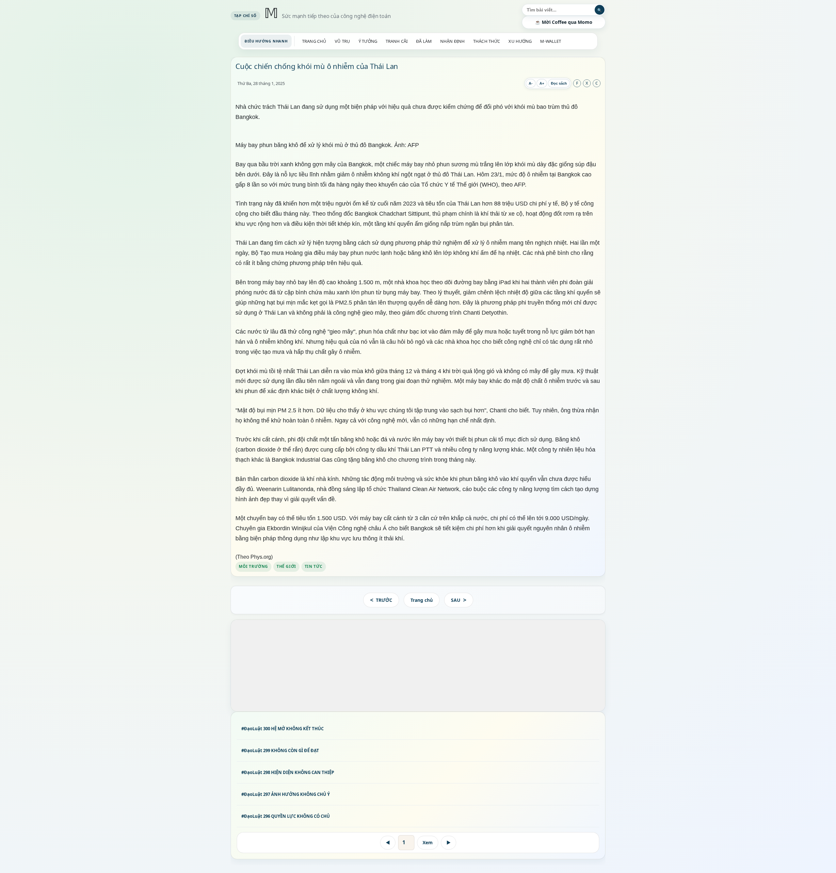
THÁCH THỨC (486, 41)
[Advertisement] (418, 665)
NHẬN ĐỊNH (452, 41)
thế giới (286, 566)
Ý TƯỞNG (368, 41)
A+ (541, 83)
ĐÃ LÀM (424, 41)
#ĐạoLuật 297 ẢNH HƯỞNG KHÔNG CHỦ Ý (285, 794)
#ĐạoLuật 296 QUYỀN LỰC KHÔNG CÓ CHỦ (285, 816)
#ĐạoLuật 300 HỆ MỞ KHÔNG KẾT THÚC (282, 729)
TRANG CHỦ (314, 41)
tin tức (314, 566)
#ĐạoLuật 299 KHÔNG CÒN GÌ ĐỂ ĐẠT (280, 750)
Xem (428, 842)
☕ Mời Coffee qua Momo (563, 22)
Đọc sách (559, 83)
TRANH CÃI (397, 41)
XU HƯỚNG (520, 41)
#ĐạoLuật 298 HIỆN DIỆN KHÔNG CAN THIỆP (287, 772)
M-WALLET (550, 41)
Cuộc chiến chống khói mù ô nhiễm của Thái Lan (316, 66)
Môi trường (253, 566)
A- (531, 83)
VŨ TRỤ (342, 41)
